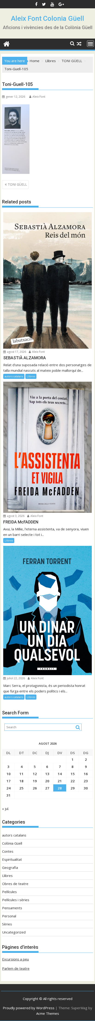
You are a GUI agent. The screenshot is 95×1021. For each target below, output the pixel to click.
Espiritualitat (12, 859)
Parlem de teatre (16, 968)
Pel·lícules (9, 891)
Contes (7, 851)
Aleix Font (39, 97)
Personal (9, 916)
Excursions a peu (15, 959)
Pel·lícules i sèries (15, 899)
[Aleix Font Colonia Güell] (6, 43)
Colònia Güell (12, 843)
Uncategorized (14, 932)
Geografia (10, 867)
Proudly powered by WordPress (28, 1008)
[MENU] (90, 43)
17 (8, 781)
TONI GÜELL (17, 184)
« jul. (5, 808)
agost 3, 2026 (15, 516)
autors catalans (14, 376)
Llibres (31, 376)
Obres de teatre (15, 883)
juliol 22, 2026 (15, 678)
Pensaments (12, 908)
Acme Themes (47, 1013)
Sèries (7, 924)
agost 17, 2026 (16, 352)
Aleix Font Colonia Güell (47, 18)
